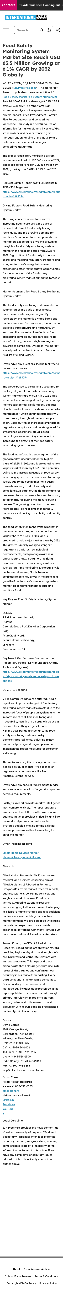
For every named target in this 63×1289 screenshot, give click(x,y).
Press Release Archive (37, 1269)
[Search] (41, 30)
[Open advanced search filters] (49, 30)
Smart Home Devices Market (21, 852)
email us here (11, 1090)
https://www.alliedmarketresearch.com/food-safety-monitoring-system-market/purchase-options (31, 676)
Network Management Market (22, 857)
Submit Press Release (18, 1276)
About (16, 1269)
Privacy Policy (48, 1283)
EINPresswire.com (24, 87)
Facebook (9, 1104)
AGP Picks (8, 5)
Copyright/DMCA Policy (21, 1283)
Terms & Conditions (46, 1276)
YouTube (8, 1109)
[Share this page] (58, 30)
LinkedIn (8, 1099)
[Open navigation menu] (6, 30)
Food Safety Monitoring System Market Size (30, 96)
